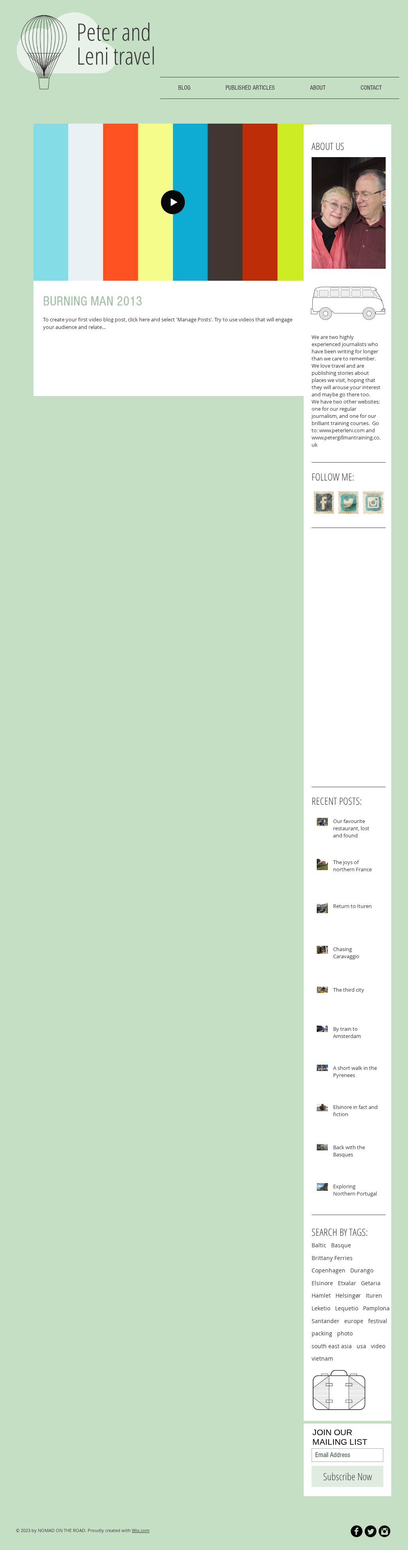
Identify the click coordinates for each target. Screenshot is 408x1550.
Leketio (321, 1308)
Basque (341, 1245)
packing (322, 1333)
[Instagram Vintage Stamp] (373, 502)
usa (361, 1346)
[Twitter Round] (371, 1531)
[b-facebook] (357, 1531)
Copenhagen (328, 1270)
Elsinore (322, 1283)
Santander (325, 1321)
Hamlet (321, 1295)
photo (345, 1333)
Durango (361, 1270)
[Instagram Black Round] (384, 1531)
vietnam (322, 1358)
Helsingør (348, 1295)
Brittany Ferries (332, 1258)
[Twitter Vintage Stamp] (348, 502)
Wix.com (140, 1530)
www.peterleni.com (342, 430)
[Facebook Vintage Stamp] (324, 502)
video (378, 1346)
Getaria (371, 1283)
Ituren (374, 1295)
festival (377, 1321)
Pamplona (376, 1308)
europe (353, 1321)
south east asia (332, 1346)
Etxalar (347, 1283)
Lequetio (346, 1308)
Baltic (319, 1245)
